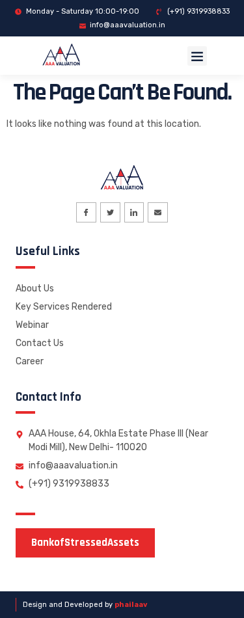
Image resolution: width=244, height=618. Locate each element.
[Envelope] (158, 212)
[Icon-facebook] (86, 212)
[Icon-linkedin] (134, 212)
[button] (197, 56)
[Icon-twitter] (110, 212)
